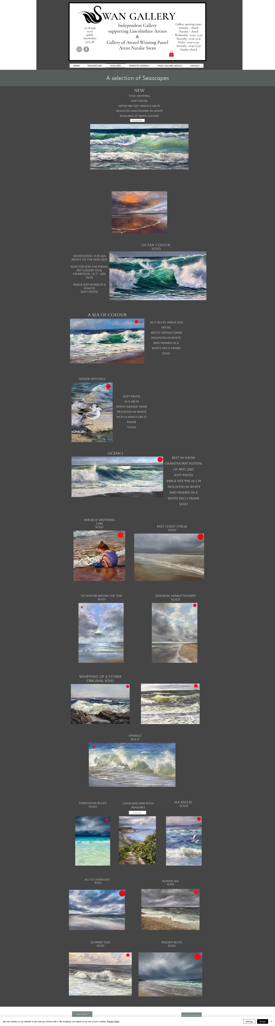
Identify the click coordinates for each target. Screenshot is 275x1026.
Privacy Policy (113, 1021)
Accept (263, 1021)
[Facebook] (86, 49)
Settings (249, 1021)
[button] (171, 54)
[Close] (271, 1021)
